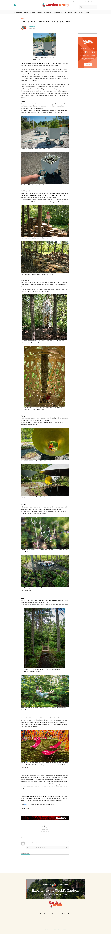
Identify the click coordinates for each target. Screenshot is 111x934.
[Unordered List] (38, 848)
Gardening (32, 12)
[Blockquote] (40, 848)
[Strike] (34, 848)
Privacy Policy (43, 913)
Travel (87, 12)
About (82, 1)
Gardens (39, 12)
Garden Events (76, 1)
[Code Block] (42, 848)
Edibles (26, 12)
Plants (75, 12)
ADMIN (64, 929)
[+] (49, 847)
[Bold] (28, 848)
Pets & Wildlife (68, 12)
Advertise (90, 1)
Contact (95, 1)
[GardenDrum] (55, 5)
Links (86, 1)
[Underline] (32, 848)
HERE (26, 804)
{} (46, 847)
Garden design (18, 12)
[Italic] (30, 848)
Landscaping (47, 12)
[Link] (45, 848)
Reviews (81, 12)
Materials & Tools (57, 12)
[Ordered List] (36, 848)
